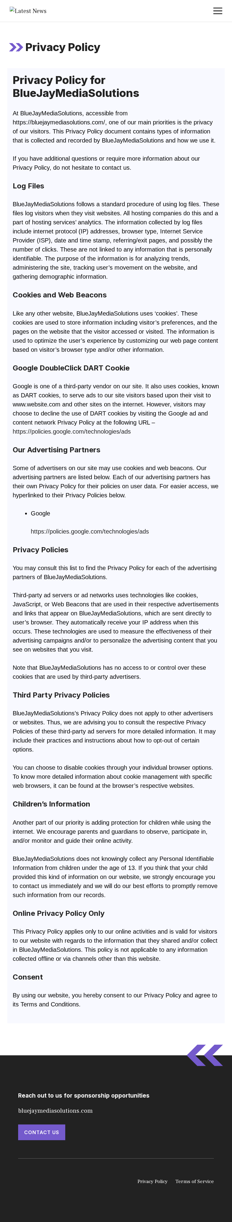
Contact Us (41, 1132)
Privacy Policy (152, 1181)
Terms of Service (194, 1181)
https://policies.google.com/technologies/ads (72, 431)
